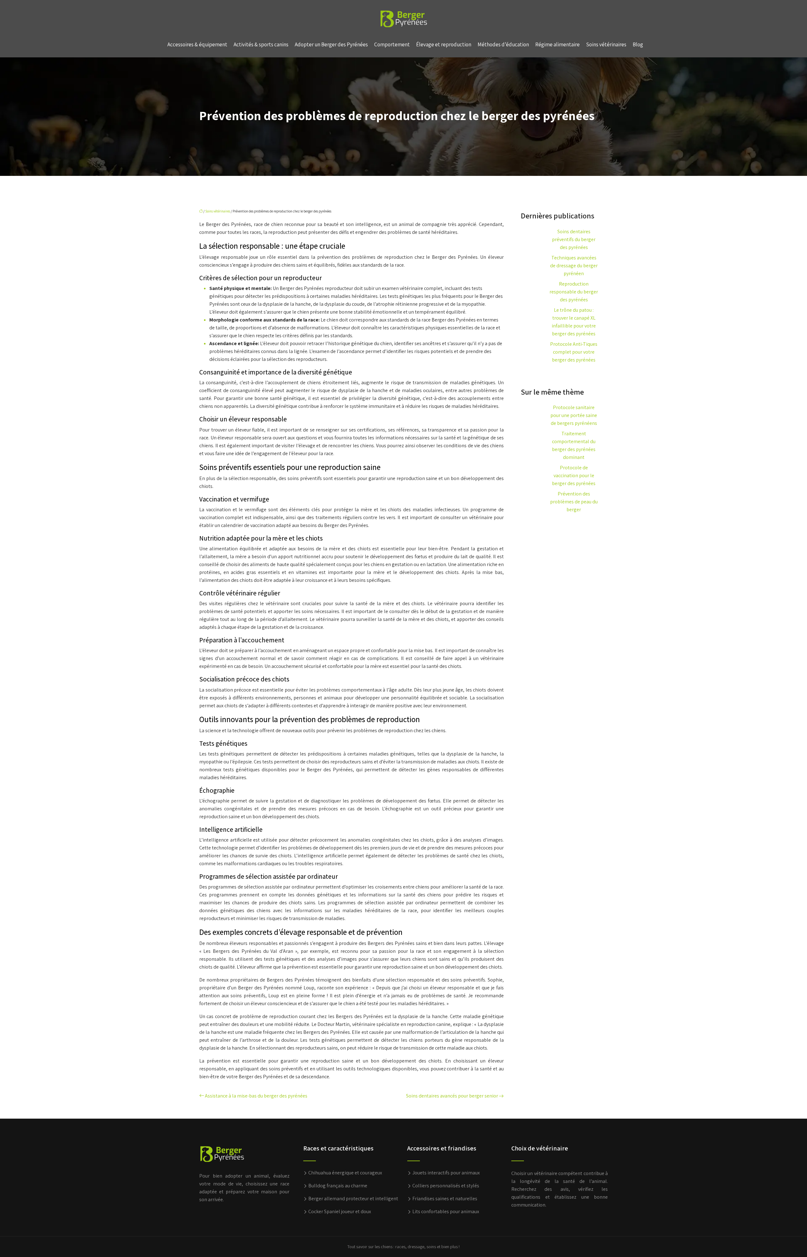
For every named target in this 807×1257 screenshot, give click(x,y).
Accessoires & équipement (197, 44)
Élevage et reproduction (443, 44)
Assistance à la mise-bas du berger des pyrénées (256, 1095)
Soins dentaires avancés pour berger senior (452, 1095)
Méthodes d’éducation (503, 44)
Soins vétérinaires (606, 44)
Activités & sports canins (261, 44)
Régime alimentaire (557, 44)
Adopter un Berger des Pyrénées (331, 44)
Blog (638, 44)
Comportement (392, 44)
